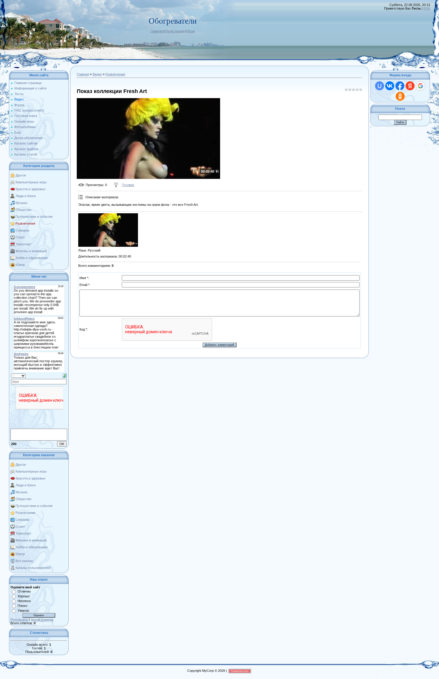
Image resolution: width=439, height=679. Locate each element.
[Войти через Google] (420, 86)
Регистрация (175, 31)
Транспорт (23, 244)
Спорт (20, 237)
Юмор (20, 265)
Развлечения (25, 223)
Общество (23, 209)
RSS (426, 8)
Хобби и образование (32, 258)
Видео (97, 74)
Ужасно (23, 610)
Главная (157, 31)
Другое (21, 175)
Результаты (19, 619)
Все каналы (24, 561)
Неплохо (24, 601)
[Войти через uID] (379, 85)
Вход (191, 31)
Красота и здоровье (30, 189)
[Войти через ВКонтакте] (389, 85)
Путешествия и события (34, 216)
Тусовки (128, 185)
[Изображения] (108, 230)
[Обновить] (65, 375)
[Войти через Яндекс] (410, 85)
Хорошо (24, 596)
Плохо (22, 606)
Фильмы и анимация (31, 251)
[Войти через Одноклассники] (400, 96)
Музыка (21, 203)
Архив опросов (42, 619)
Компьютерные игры (31, 182)
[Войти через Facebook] (399, 85)
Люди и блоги (26, 196)
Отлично (24, 591)
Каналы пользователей (33, 568)
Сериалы (22, 230)
